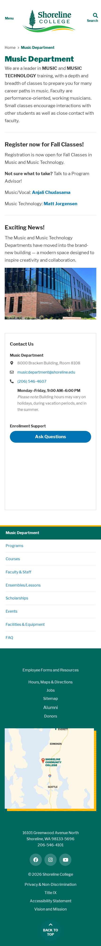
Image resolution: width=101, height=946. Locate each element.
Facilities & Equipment (25, 624)
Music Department (22, 533)
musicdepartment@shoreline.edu (46, 372)
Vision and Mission (50, 909)
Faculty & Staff (18, 572)
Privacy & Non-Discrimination (50, 884)
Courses (13, 559)
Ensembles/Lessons (23, 585)
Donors (50, 716)
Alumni (50, 707)
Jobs (51, 690)
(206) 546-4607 (32, 381)
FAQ (9, 637)
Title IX (50, 893)
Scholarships (17, 598)
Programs (14, 546)
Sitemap (50, 698)
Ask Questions (50, 436)
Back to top (50, 932)
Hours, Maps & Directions (50, 682)
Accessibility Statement (50, 901)
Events (11, 611)
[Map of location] (50, 473)
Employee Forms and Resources (51, 670)
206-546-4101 (50, 845)
